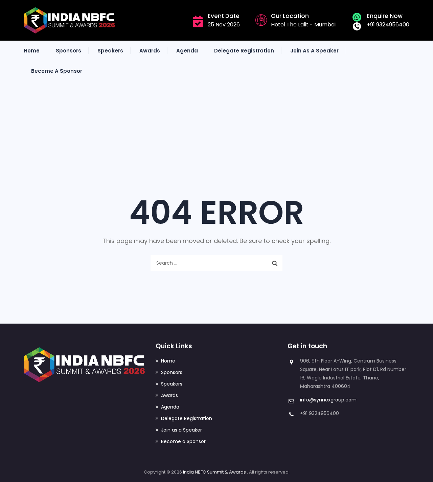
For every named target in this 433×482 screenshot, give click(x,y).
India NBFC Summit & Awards (215, 472)
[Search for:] (216, 263)
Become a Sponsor (56, 70)
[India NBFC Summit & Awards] (69, 20)
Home (32, 50)
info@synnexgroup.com (328, 399)
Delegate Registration (244, 50)
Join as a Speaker (314, 50)
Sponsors (68, 50)
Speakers (110, 50)
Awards (149, 50)
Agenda (187, 50)
